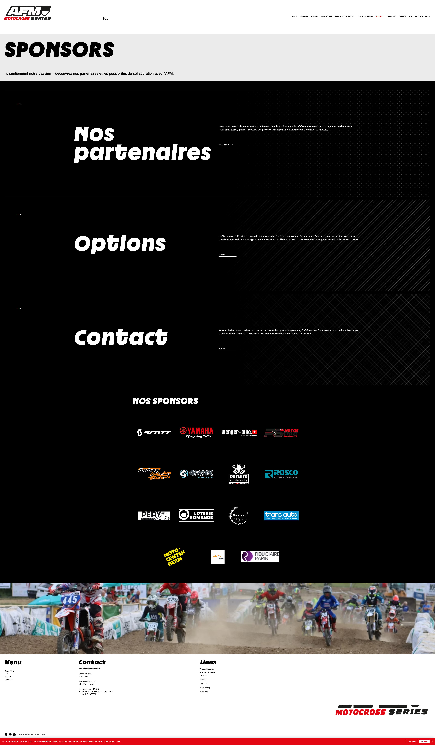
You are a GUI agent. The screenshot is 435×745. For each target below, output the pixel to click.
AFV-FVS (203, 684)
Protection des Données (25, 735)
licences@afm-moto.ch (87, 681)
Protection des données (111, 741)
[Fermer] (432, 741)
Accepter (424, 741)
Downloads (204, 692)
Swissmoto (204, 675)
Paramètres (412, 741)
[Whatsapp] (6, 734)
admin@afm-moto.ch (86, 684)
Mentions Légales (39, 735)
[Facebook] (14, 734)
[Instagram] (10, 734)
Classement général (207, 672)
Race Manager (205, 688)
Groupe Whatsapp (207, 669)
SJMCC (203, 679)
